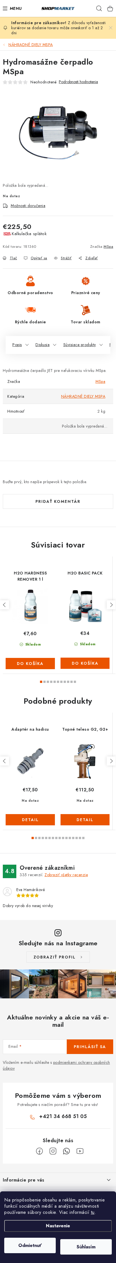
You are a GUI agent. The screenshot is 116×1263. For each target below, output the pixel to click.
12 (73, 838)
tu (93, 1212)
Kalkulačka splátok (29, 234)
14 (80, 838)
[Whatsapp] (66, 1151)
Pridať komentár (58, 501)
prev (4, 604)
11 (70, 838)
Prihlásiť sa (90, 1047)
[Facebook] (39, 1151)
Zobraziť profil (55, 957)
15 (83, 838)
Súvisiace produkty (79, 344)
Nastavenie (58, 1226)
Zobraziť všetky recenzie (66, 875)
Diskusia (42, 344)
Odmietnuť (30, 1245)
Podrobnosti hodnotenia (78, 81)
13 (76, 838)
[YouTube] (80, 1151)
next (111, 604)
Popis (17, 344)
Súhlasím (86, 1247)
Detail (30, 820)
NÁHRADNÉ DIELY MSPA (83, 396)
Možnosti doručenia (28, 205)
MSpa (108, 246)
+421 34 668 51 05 (63, 1116)
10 (75, 682)
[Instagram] (53, 1151)
